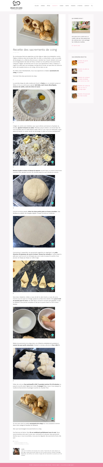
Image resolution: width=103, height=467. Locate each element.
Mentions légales (56, 464)
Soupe (67, 5)
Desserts (54, 5)
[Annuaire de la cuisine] (16, 5)
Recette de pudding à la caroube (21, 443)
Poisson (73, 5)
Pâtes (48, 5)
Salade (37, 5)
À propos (79, 5)
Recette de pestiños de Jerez (21, 442)
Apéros (43, 5)
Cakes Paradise (48, 464)
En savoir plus (76, 45)
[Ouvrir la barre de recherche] (92, 6)
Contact (87, 5)
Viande (61, 5)
